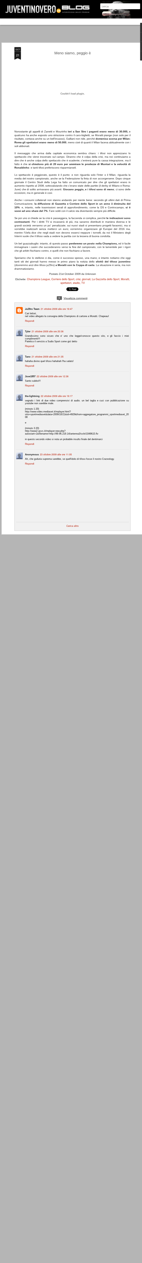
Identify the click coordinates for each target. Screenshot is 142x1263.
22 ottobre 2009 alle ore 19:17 (56, 396)
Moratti (125, 279)
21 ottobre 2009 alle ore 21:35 (47, 356)
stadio (76, 283)
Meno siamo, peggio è (72, 53)
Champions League (38, 279)
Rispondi (29, 321)
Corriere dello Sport (62, 279)
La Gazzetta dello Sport (105, 279)
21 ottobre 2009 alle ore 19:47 (56, 309)
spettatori (65, 283)
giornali (86, 279)
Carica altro (72, 526)
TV (83, 283)
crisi (78, 279)
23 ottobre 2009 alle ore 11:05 (56, 454)
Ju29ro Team (32, 309)
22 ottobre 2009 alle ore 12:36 (52, 376)
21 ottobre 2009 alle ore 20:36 (47, 331)
